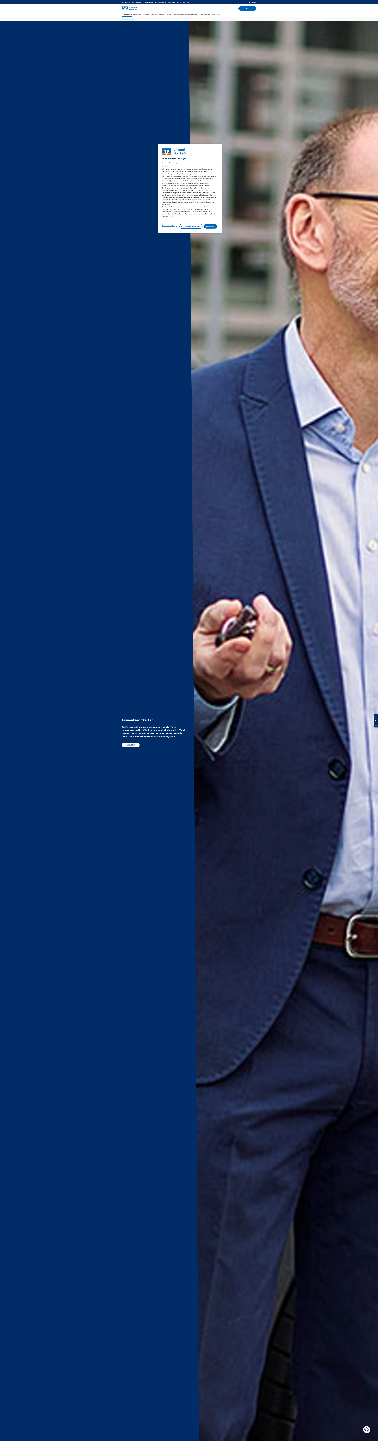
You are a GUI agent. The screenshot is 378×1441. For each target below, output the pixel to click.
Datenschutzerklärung (169, 163)
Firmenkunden (149, 2)
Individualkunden (137, 2)
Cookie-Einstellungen (169, 226)
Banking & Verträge (160, 2)
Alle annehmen (210, 226)
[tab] (127, 15)
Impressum (165, 166)
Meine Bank (171, 2)
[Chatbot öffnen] (366, 1429)
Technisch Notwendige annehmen (191, 226)
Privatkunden (126, 2)
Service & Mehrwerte (183, 2)
